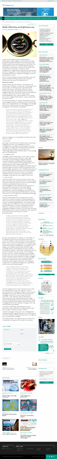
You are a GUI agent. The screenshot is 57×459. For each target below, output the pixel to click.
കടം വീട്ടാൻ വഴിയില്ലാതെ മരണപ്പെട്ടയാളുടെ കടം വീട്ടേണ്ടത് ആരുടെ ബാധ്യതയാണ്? (45, 116)
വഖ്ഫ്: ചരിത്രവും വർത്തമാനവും (9, 434)
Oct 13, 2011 (23, 414)
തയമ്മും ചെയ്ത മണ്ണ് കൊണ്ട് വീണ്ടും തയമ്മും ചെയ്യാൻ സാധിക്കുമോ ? (46, 124)
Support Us (20, 448)
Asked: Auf (41, 84)
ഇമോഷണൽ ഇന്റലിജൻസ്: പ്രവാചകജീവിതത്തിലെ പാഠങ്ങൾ (45, 176)
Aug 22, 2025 (50, 202)
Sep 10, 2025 (51, 179)
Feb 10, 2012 (23, 394)
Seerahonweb (13, 18)
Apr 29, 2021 (5, 394)
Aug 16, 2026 (50, 134)
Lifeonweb (25, 18)
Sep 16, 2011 (10, 367)
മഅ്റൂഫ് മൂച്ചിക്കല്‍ (42, 173)
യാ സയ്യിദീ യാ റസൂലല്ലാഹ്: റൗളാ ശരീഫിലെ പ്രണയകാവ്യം (45, 182)
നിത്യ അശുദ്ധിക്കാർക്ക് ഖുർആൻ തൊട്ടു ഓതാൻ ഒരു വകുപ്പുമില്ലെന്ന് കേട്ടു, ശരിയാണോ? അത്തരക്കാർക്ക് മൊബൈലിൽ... (46, 139)
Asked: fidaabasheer (43, 102)
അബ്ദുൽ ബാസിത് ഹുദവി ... (7, 393)
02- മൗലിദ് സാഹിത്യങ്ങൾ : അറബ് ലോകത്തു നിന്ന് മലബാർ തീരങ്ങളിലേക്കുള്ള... (45, 199)
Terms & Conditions (36, 456)
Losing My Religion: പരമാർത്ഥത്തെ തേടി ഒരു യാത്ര (45, 190)
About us (19, 450)
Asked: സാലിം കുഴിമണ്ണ (44, 64)
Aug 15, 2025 (46, 161)
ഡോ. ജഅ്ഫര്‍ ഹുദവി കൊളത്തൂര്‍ (26, 412)
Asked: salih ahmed (43, 55)
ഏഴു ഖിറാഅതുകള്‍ (32, 369)
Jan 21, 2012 (10, 412)
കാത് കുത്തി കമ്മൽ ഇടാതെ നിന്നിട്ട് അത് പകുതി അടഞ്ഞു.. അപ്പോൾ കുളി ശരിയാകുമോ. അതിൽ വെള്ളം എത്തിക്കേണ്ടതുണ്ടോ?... (46, 108)
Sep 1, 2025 (42, 187)
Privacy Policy (30, 448)
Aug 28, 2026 (42, 56)
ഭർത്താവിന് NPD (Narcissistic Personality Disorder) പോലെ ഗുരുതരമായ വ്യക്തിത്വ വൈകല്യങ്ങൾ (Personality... (46, 59)
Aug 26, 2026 (42, 65)
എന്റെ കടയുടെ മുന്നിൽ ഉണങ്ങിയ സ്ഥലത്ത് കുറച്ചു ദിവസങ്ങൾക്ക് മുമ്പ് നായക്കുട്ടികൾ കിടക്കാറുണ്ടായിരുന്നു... (45, 79)
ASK (46, 44)
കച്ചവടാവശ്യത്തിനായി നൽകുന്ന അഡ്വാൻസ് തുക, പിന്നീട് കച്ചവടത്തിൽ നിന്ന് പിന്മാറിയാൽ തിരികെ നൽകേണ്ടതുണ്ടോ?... (45, 70)
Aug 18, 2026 (49, 127)
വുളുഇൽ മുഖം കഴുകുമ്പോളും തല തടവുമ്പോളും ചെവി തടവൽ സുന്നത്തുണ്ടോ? (46, 131)
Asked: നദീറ (41, 75)
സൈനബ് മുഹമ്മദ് (43, 179)
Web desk (4, 367)
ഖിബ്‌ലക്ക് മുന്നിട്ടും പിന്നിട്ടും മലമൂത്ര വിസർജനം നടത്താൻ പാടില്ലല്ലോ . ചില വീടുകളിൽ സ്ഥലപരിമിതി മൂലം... (46, 98)
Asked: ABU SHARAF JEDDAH (45, 93)
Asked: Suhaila (42, 128)
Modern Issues (12, 21)
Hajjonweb (43, 18)
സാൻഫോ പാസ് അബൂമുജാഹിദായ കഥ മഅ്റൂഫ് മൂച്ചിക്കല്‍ (44, 205)
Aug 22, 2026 (48, 84)
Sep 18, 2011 (34, 367)
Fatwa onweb (49, 18)
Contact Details (39, 449)
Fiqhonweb (19, 18)
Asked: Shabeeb (42, 134)
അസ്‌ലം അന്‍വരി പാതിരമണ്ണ (26, 393)
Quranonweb (7, 18)
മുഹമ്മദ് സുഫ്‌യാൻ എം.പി (44, 186)
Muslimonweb (30, 18)
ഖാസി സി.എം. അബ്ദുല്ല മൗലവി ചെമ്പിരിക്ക (10, 29)
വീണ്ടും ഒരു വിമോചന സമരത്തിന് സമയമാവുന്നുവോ (46, 164)
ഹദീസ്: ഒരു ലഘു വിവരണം (8, 369)
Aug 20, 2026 (49, 113)
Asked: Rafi (41, 121)
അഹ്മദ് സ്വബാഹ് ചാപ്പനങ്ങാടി (26, 432)
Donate (42, 456)
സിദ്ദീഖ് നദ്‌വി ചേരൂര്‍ (6, 432)
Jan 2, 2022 (14, 432)
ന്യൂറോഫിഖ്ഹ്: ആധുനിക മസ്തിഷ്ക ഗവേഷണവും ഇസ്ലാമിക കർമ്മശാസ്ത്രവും (28, 437)
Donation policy (48, 449)
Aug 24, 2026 (48, 74)
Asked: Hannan (42, 113)
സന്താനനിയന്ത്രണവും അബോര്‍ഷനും (25, 396)
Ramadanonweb (37, 18)
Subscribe (46, 382)
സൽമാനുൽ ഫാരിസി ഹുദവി (44, 194)
